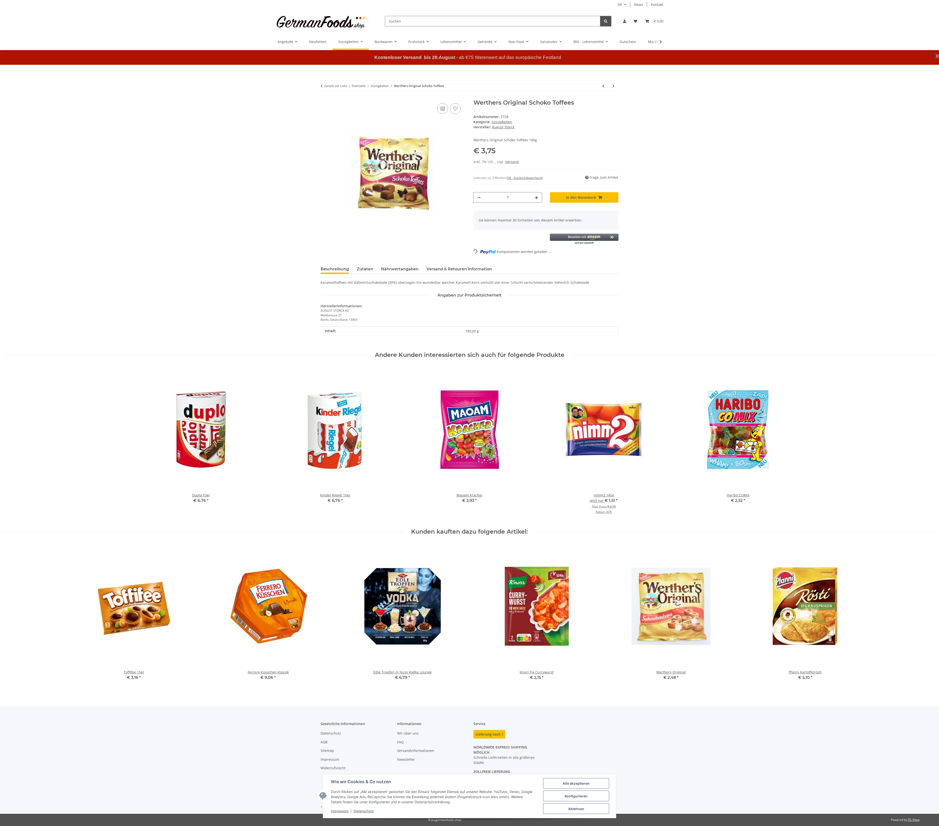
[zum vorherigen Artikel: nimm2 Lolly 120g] (603, 86)
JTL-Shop (913, 820)
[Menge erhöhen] (536, 197)
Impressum (339, 811)
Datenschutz (364, 811)
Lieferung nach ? (489, 734)
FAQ (400, 742)
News (638, 4)
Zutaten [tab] (365, 269)
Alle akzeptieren (576, 783)
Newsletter (406, 759)
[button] (624, 21)
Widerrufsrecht (333, 768)
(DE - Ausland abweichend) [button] (524, 178)
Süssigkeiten (502, 122)
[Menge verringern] (479, 197)
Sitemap (327, 750)
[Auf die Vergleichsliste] (442, 108)
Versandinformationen (415, 750)
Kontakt (657, 4)
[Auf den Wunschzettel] (455, 108)
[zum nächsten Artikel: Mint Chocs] (613, 86)
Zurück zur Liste (335, 86)
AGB (324, 742)
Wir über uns (408, 733)
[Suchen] (605, 21)
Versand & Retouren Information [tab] (459, 269)
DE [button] (620, 4)
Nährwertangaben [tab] (400, 269)
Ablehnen (576, 809)
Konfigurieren (576, 796)
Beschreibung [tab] (335, 269)
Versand (512, 161)
